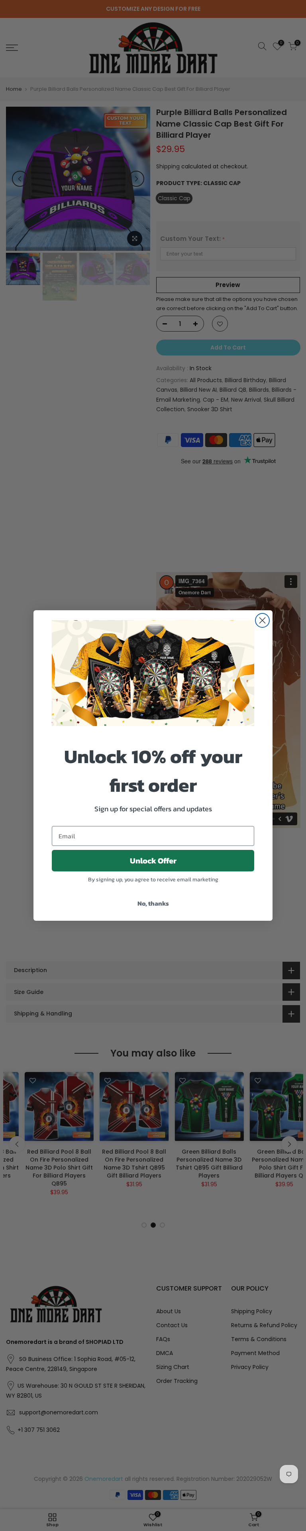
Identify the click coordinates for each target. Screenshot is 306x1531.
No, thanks (153, 903)
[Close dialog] (262, 620)
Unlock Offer (153, 861)
